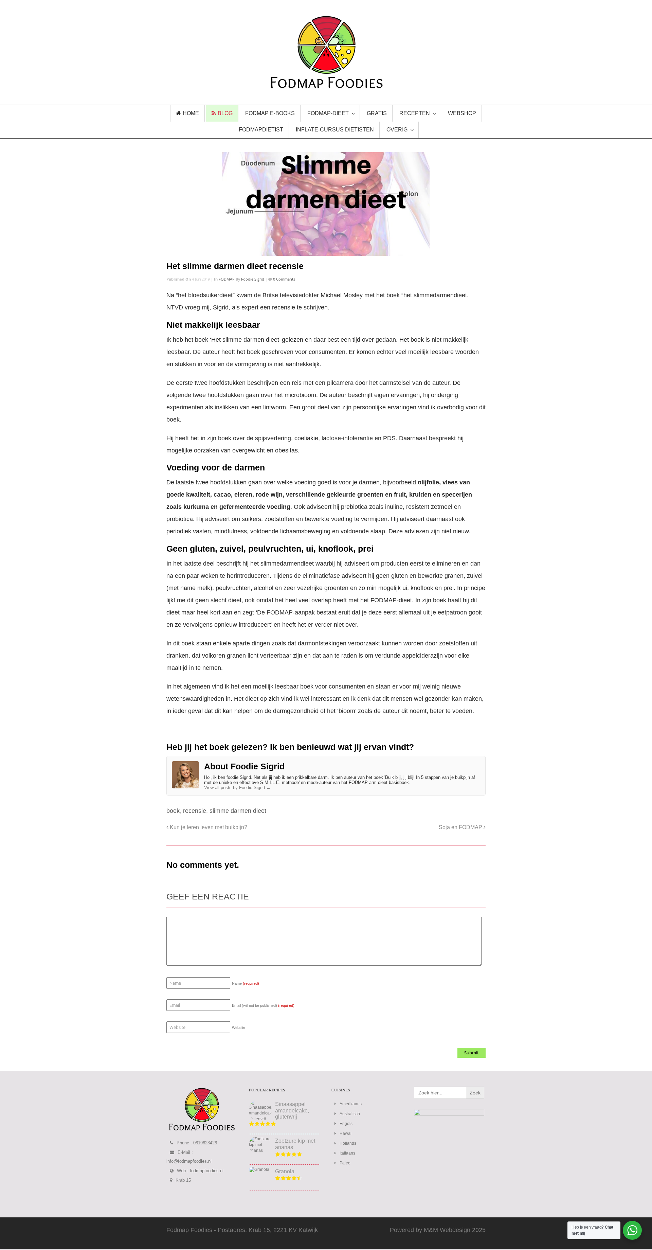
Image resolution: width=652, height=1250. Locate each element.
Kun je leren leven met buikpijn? (207, 827)
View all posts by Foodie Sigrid (237, 787)
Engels (346, 1123)
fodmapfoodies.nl (206, 1170)
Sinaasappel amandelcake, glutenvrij (292, 1110)
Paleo (345, 1163)
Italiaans (347, 1153)
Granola (284, 1171)
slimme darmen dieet (238, 810)
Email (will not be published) (263, 1005)
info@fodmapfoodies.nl (189, 1161)
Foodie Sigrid (252, 279)
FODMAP (227, 279)
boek (173, 810)
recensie (194, 810)
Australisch (350, 1113)
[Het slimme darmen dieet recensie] (326, 204)
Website (238, 1027)
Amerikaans (351, 1104)
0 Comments (283, 279)
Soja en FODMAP (461, 827)
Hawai (345, 1133)
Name (245, 983)
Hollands (348, 1143)
